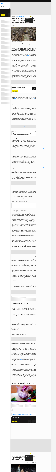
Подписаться (15, 91)
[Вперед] (37, 406)
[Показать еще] (27, 462)
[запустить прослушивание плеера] (32, 16)
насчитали (17, 72)
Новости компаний (27, 434)
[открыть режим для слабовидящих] (30, 16)
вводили (23, 57)
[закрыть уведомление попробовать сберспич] (32, 18)
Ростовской (31, 72)
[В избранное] (22, 434)
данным (15, 98)
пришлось (26, 56)
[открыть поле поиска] (49, 1)
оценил (21, 74)
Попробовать (28, 22)
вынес (21, 359)
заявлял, (33, 98)
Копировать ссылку (33, 462)
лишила (28, 55)
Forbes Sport (13, 434)
